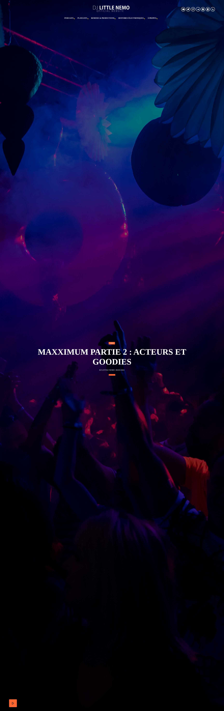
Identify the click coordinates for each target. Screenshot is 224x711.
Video (111, 343)
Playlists (82, 18)
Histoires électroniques (131, 18)
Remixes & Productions (102, 18)
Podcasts (69, 18)
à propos (152, 18)
